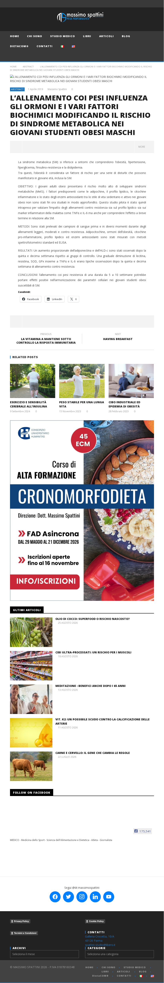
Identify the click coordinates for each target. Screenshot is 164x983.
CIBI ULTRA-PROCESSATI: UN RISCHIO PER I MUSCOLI (93, 652)
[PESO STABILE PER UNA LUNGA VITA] (82, 381)
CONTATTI (45, 46)
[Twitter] (135, 3)
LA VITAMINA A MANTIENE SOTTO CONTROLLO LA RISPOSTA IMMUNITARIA (46, 339)
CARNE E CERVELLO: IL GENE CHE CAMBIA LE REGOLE (92, 753)
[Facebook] (120, 3)
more (142, 146)
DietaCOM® (19, 46)
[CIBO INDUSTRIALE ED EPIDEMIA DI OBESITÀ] (131, 381)
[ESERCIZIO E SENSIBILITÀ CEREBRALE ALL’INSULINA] (32, 381)
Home (13, 66)
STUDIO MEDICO (62, 36)
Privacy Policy (21, 921)
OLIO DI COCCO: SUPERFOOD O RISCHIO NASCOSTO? (92, 619)
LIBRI (87, 36)
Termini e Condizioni (25, 933)
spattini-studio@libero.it (100, 945)
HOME (14, 36)
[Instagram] (150, 3)
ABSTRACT (28, 66)
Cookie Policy (96, 921)
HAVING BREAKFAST (118, 337)
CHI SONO (34, 36)
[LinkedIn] (143, 3)
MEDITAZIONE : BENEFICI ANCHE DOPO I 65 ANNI (90, 686)
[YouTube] (128, 3)
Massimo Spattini (57, 89)
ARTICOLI (106, 36)
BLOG (126, 36)
